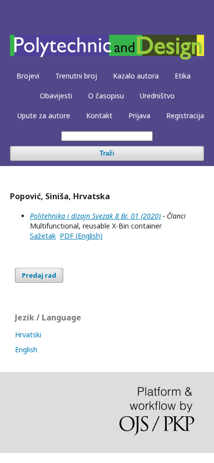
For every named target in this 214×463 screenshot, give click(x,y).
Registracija (185, 115)
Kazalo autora (136, 75)
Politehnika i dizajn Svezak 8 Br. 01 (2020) (95, 216)
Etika (183, 75)
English (26, 349)
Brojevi (27, 75)
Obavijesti (56, 95)
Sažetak (43, 235)
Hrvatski (28, 334)
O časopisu (106, 95)
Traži (107, 153)
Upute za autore (43, 115)
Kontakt (99, 115)
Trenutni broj (76, 75)
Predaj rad (39, 275)
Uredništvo (157, 95)
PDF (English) (81, 235)
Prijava (139, 115)
